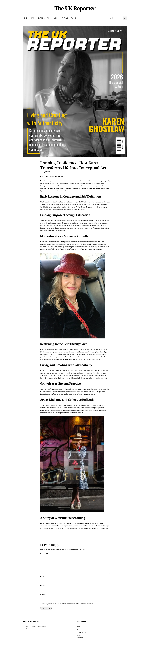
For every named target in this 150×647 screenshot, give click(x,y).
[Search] (125, 18)
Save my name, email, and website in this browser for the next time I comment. (68, 604)
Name (42, 576)
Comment (44, 554)
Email (42, 586)
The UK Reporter (75, 8)
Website (42, 595)
